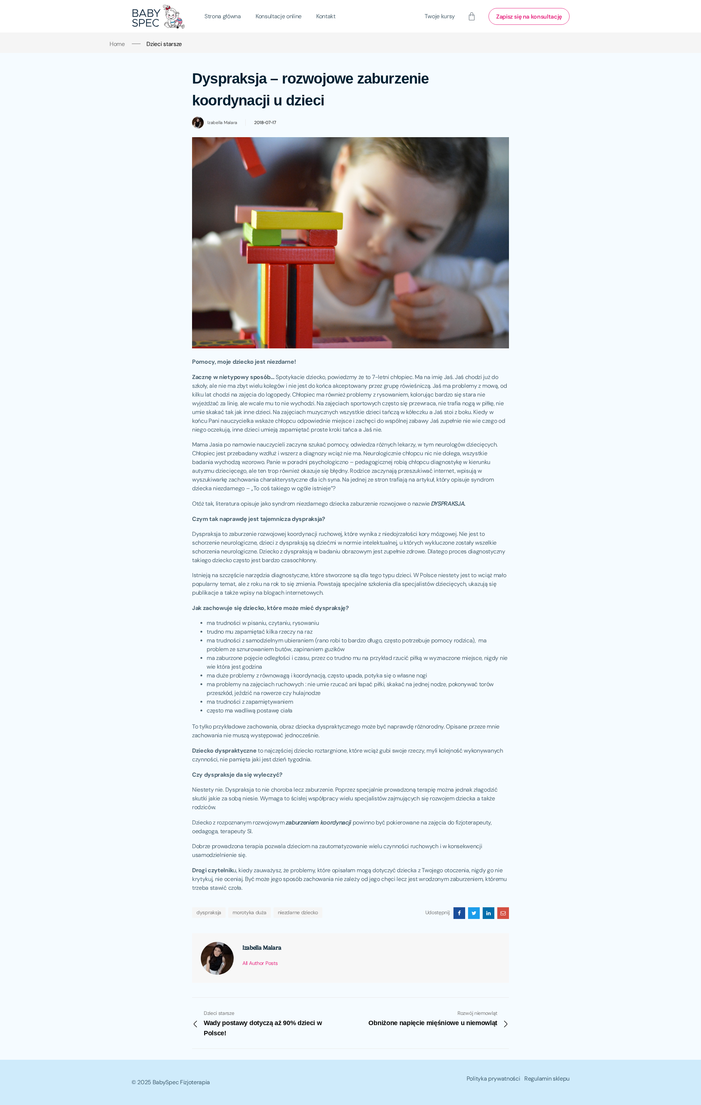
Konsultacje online (279, 16)
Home (117, 43)
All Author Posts (260, 963)
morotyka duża (249, 912)
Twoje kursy (440, 16)
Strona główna (222, 16)
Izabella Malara (222, 122)
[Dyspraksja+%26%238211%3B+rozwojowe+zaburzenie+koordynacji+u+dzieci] (474, 913)
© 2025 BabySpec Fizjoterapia (170, 1082)
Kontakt (326, 16)
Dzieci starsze (164, 43)
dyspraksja (208, 912)
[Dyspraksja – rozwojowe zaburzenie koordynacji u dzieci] (459, 913)
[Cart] (472, 16)
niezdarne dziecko (298, 912)
